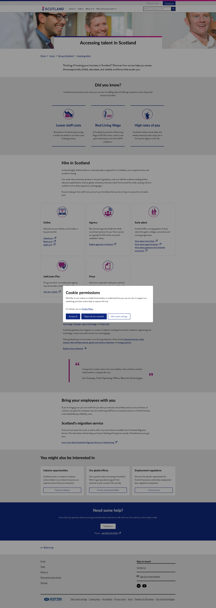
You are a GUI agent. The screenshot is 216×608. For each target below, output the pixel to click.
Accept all (73, 316)
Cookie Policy (87, 308)
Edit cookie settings (119, 316)
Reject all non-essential (94, 316)
